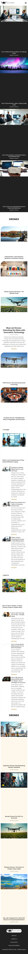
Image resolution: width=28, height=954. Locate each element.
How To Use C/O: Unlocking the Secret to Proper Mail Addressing (14, 207)
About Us (14, 935)
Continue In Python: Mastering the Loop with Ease (17, 469)
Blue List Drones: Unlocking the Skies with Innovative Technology (14, 330)
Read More (14, 348)
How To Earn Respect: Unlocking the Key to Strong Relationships (14, 155)
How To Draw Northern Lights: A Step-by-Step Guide (14, 104)
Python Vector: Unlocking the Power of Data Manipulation (17, 539)
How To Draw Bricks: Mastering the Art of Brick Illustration (17, 646)
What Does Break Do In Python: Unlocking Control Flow (18, 504)
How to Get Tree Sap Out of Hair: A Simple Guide (17, 614)
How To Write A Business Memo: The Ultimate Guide (14, 52)
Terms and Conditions (14, 945)
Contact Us (14, 939)
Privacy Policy (14, 942)
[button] (26, 3)
